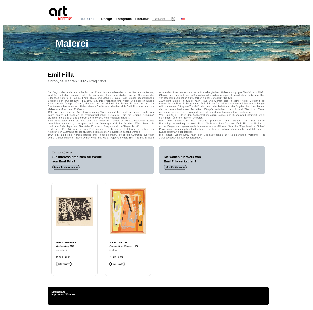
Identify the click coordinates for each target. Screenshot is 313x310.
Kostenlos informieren (65, 167)
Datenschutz (58, 291)
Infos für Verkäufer (175, 167)
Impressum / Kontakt (63, 294)
